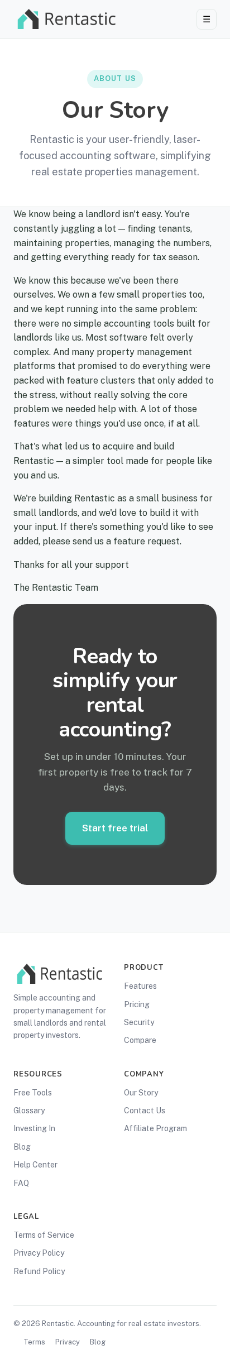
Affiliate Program (155, 1128)
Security (139, 1022)
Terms (34, 1342)
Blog (22, 1146)
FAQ (21, 1183)
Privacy (67, 1342)
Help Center (35, 1164)
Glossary (29, 1110)
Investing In (34, 1128)
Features (140, 986)
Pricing (137, 1004)
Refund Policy (39, 1271)
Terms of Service (43, 1235)
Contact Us (144, 1110)
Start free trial (115, 828)
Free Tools (32, 1092)
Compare (140, 1040)
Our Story (141, 1092)
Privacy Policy (38, 1252)
